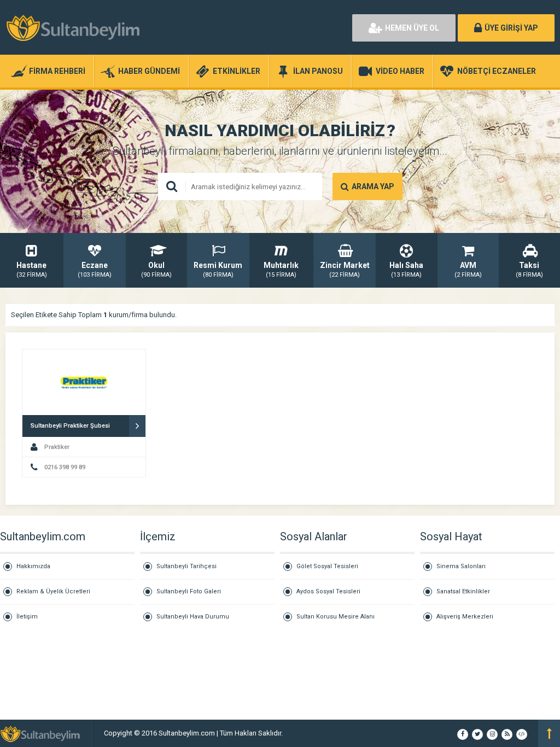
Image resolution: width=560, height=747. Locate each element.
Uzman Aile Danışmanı (319, 733)
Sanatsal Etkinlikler (463, 591)
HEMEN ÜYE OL (412, 28)
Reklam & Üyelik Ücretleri (53, 591)
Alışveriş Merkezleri (464, 616)
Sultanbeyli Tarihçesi (186, 566)
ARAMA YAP (373, 186)
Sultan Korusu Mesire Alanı (335, 616)
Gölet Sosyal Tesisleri (327, 566)
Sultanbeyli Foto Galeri (188, 591)
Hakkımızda (33, 566)
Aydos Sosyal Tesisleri (328, 591)
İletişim (27, 616)
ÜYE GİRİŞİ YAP (511, 28)
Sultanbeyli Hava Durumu (192, 616)
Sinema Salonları (461, 566)
